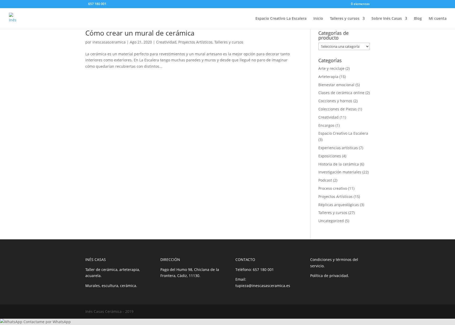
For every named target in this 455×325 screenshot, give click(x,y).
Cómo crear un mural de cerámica (139, 33)
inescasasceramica (109, 42)
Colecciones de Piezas (337, 108)
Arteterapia (328, 76)
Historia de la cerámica (338, 164)
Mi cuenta (438, 19)
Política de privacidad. (329, 275)
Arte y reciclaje (331, 68)
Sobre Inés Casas (387, 19)
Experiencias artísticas (338, 147)
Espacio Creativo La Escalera (280, 19)
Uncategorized (331, 220)
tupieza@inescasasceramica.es (262, 285)
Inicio (318, 19)
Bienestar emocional (336, 84)
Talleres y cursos (344, 19)
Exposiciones (329, 155)
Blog (418, 19)
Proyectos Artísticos (195, 42)
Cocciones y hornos (335, 100)
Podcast (325, 180)
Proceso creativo (332, 188)
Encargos (326, 125)
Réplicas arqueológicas (338, 204)
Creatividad (166, 42)
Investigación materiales (339, 171)
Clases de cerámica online (341, 92)
